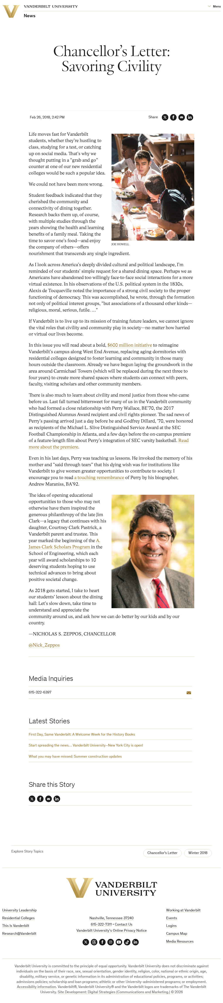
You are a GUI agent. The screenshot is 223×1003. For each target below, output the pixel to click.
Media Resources (180, 942)
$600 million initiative (129, 345)
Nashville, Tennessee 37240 (111, 918)
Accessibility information (36, 987)
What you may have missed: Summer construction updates (75, 757)
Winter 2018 (198, 853)
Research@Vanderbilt (19, 934)
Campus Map (176, 934)
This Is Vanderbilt (15, 926)
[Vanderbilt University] (111, 887)
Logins (171, 926)
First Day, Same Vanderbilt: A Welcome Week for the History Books (82, 735)
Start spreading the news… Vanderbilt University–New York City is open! (86, 746)
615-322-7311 (101, 925)
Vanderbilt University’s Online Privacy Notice (111, 931)
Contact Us (123, 925)
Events (171, 918)
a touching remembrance (99, 477)
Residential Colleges (18, 918)
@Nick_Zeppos (44, 645)
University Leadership (19, 910)
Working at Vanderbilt (183, 910)
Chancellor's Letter (162, 853)
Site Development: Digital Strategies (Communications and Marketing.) (114, 992)
